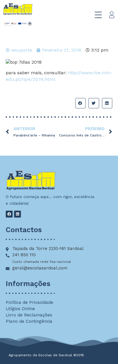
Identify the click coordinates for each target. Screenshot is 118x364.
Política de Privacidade (29, 302)
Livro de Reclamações (29, 315)
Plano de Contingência (29, 321)
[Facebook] (9, 214)
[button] (80, 103)
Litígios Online (20, 308)
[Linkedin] (17, 214)
